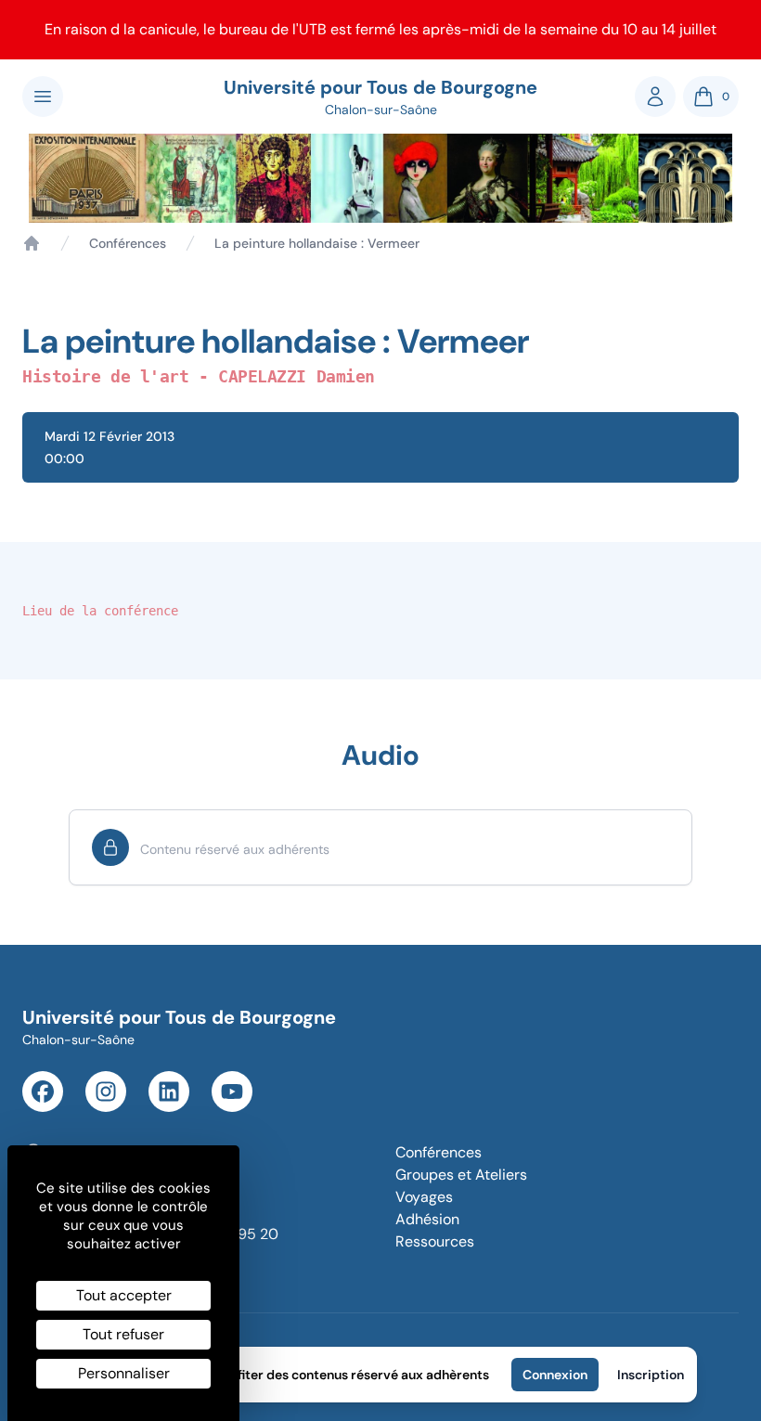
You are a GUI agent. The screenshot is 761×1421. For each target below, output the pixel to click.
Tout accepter (124, 1295)
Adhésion (427, 1219)
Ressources (434, 1241)
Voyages (424, 1197)
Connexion (554, 1374)
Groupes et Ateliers (461, 1174)
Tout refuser (123, 1334)
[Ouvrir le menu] (42, 96)
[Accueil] (31, 243)
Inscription (650, 1374)
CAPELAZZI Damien (296, 376)
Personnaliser (124, 1373)
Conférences (127, 243)
